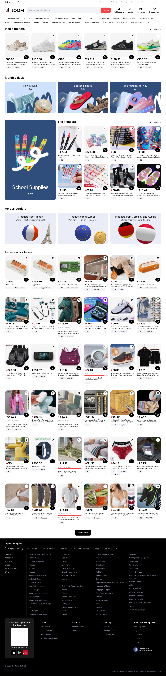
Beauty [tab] (107, 549)
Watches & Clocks (146, 18)
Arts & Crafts (108, 22)
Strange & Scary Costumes (140, 603)
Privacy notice (46, 631)
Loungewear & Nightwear (38, 600)
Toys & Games (136, 22)
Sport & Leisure (129, 18)
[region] (83, 51)
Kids (147, 22)
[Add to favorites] (26, 36)
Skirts (64, 561)
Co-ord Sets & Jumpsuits (38, 593)
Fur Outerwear (101, 611)
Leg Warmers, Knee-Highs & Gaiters (110, 582)
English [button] (9, 2)
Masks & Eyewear (136, 599)
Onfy (135, 631)
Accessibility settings (49, 638)
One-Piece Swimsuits (104, 593)
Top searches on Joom (149, 2)
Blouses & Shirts (34, 582)
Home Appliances (42, 18)
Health (45, 22)
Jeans (64, 579)
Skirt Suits (133, 585)
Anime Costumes (102, 600)
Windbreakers (101, 575)
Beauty (36, 22)
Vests (131, 606)
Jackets (65, 558)
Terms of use (46, 634)
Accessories (9, 558)
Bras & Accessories (69, 572)
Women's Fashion (102, 18)
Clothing (8, 554)
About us (105, 627)
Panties (99, 597)
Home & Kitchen (58, 22)
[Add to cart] (26, 57)
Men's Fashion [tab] (31, 549)
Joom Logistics (139, 627)
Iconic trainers (15, 29)
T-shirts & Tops (34, 558)
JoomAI (136, 642)
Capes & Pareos (135, 572)
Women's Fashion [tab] (14, 549)
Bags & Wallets (11, 568)
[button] (13, 652)
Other (7, 572)
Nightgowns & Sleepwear (139, 558)
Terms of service (78, 631)
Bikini (64, 611)
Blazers (99, 607)
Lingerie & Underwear (37, 586)
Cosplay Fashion (34, 597)
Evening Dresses (68, 575)
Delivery (114, 2)
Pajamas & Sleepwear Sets (72, 586)
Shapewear (133, 561)
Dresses (31, 565)
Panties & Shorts (135, 581)
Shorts (64, 590)
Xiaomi (7, 22)
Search (106, 10)
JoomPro (136, 638)
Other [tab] (117, 549)
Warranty (124, 2)
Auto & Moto (122, 22)
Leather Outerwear (136, 596)
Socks (30, 607)
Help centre (103, 2)
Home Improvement (22, 22)
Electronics (27, 18)
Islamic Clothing (102, 614)
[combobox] (63, 10)
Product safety (108, 634)
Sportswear (33, 611)
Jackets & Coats (34, 579)
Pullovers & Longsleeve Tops (39, 604)
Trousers (31, 568)
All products (154, 29)
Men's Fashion (77, 18)
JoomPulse (137, 634)
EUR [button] (18, 2)
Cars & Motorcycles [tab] (81, 549)
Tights (98, 572)
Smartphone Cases (60, 18)
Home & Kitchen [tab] (48, 549)
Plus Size (8, 561)
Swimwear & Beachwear (38, 614)
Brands (116, 18)
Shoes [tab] (96, 549)
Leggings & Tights (103, 586)
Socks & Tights (34, 590)
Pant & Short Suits (69, 597)
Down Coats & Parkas (70, 607)
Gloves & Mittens (136, 592)
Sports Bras (134, 565)
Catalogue (134, 2)
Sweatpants (100, 565)
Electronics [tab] (64, 549)
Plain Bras (100, 558)
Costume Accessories (104, 554)
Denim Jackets (135, 589)
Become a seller (78, 627)
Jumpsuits (133, 554)
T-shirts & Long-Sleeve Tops (39, 554)
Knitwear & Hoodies (36, 561)
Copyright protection (110, 631)
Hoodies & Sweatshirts (37, 575)
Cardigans (66, 604)
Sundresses (100, 561)
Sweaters (66, 565)
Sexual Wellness (75, 22)
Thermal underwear (137, 610)
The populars (67, 122)
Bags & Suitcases (92, 22)
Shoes (89, 18)
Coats (64, 614)
